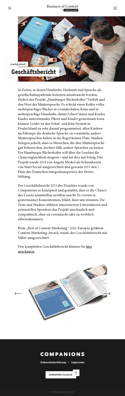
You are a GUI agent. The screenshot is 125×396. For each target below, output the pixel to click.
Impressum (77, 362)
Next (107, 293)
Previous (17, 293)
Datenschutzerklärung (53, 362)
